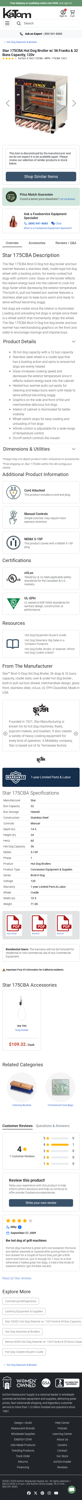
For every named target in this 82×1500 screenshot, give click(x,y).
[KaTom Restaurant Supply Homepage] (17, 13)
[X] (35, 1492)
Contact (62, 1450)
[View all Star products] (41, 759)
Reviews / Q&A (66, 243)
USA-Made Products (23, 1445)
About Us (62, 1439)
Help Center (62, 1422)
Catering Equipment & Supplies (24, 1311)
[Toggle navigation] (7, 23)
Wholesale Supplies (23, 1433)
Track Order (23, 1456)
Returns (23, 1461)
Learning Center (62, 1433)
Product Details (19, 341)
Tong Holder (21, 1030)
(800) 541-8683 (38, 223)
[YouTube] (56, 1492)
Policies (62, 1428)
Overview (12, 243)
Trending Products (23, 1450)
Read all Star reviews (16, 1278)
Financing (23, 1467)
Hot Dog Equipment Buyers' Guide (45, 635)
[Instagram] (49, 1492)
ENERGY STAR (23, 1439)
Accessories (37, 243)
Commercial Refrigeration (20, 1301)
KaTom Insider (62, 1461)
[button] (63, 14)
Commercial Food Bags (60, 1105)
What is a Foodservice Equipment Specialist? (48, 228)
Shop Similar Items (41, 176)
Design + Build (23, 1422)
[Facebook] (29, 1492)
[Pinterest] (42, 1492)
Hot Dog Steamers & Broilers (22, 42)
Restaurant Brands (23, 1428)
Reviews (62, 1467)
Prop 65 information (28, 969)
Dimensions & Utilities (26, 449)
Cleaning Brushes (21, 1105)
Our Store (62, 1456)
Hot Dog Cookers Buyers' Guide (24, 1351)
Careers (62, 1445)
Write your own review (41, 1203)
